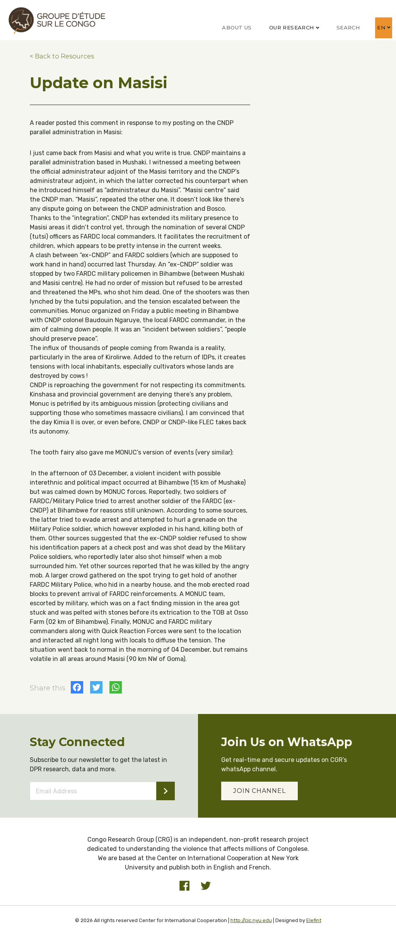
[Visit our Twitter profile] (205, 885)
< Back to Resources (62, 56)
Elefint (313, 920)
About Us (236, 27)
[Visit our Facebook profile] (184, 885)
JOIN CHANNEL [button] (259, 790)
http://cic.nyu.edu (251, 920)
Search (348, 27)
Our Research (291, 27)
